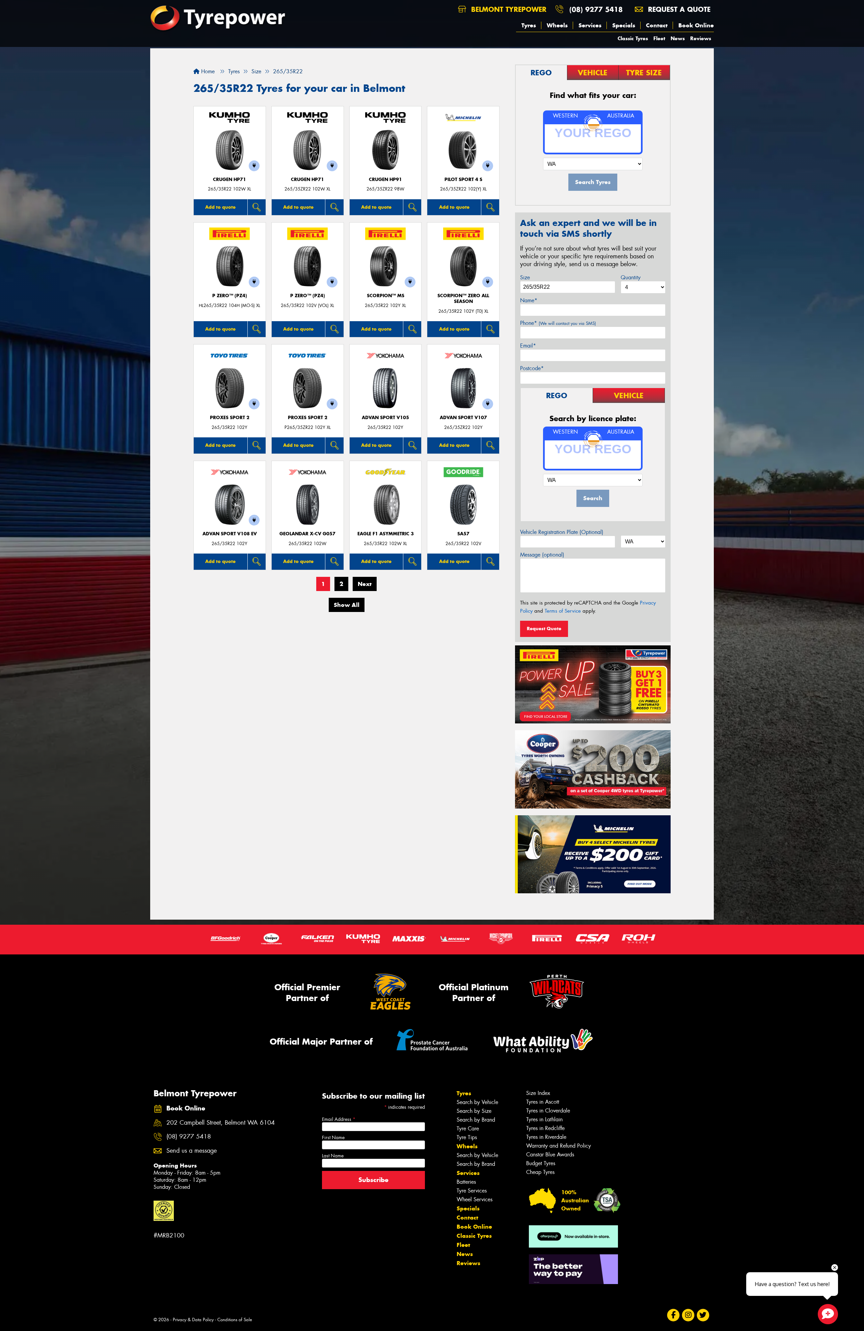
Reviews (700, 38)
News (678, 38)
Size (525, 277)
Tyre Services (472, 1190)
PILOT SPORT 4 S (463, 179)
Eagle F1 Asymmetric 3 (385, 534)
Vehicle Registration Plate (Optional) (561, 532)
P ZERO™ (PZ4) (229, 296)
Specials (623, 25)
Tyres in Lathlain (544, 1119)
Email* (528, 345)
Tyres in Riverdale (546, 1137)
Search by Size (474, 1111)
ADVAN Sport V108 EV (229, 534)
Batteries (466, 1181)
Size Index (538, 1093)
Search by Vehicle (477, 1102)
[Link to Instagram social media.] (688, 1315)
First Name (333, 1137)
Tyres (528, 25)
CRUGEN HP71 (229, 179)
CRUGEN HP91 (385, 179)
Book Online (696, 25)
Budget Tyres (540, 1163)
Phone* (558, 323)
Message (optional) (542, 554)
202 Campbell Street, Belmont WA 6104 (220, 1123)
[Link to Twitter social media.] (703, 1315)
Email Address (338, 1119)
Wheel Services (474, 1199)
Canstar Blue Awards (550, 1154)
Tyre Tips (467, 1137)
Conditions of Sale (234, 1320)
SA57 (463, 534)
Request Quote (544, 628)
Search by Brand (476, 1119)
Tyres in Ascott (542, 1101)
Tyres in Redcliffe (545, 1128)
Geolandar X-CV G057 (307, 534)
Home (207, 71)
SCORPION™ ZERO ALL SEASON (463, 298)
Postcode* (532, 368)
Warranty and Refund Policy (558, 1145)
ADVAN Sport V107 (463, 417)
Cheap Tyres (540, 1172)
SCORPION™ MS (385, 296)
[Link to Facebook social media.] (673, 1315)
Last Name (333, 1156)
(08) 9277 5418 (596, 9)
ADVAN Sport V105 (385, 417)
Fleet (659, 38)
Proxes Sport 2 (229, 417)
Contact (657, 25)
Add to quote (220, 207)
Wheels (557, 25)
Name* (528, 300)
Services (589, 25)
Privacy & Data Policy (193, 1320)
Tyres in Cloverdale (548, 1110)
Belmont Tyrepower (507, 9)
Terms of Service (563, 611)
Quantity (631, 277)
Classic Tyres (633, 38)
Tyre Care (468, 1128)
